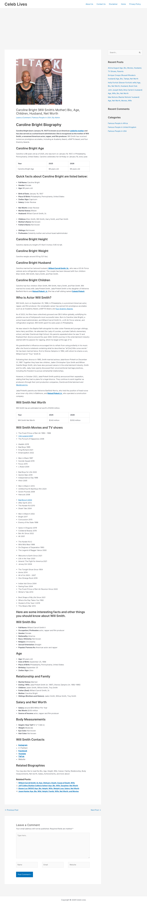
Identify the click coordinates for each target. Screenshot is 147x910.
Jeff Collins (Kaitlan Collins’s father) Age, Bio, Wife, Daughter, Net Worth (48, 785)
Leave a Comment (23, 117)
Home (123, 4)
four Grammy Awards (64, 309)
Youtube (22, 754)
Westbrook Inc (22, 385)
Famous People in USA (41, 117)
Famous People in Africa (118, 123)
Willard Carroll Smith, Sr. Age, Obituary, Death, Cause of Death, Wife (46, 783)
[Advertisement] (73, 26)
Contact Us (101, 4)
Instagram (22, 745)
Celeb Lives (16, 4)
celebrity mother (77, 131)
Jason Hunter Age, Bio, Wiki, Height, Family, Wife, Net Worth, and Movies (48, 791)
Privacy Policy (135, 4)
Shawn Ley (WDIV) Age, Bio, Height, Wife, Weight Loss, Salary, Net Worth (48, 788)
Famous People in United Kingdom (122, 127)
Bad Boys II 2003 (25, 500)
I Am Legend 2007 (25, 436)
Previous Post (11, 810)
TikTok (21, 756)
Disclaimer (113, 4)
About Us (89, 4)
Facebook (22, 751)
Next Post (96, 810)
